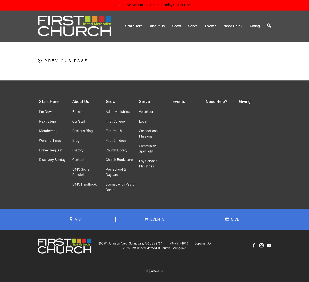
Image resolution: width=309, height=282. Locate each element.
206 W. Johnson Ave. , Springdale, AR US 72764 (130, 243)
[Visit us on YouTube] (269, 245)
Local (143, 121)
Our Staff (79, 121)
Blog (75, 140)
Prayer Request (51, 150)
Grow (176, 26)
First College (115, 121)
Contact (78, 160)
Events (211, 26)
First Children (116, 140)
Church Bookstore (119, 160)
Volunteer (146, 112)
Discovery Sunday (52, 160)
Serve (193, 26)
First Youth (114, 131)
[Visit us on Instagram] (261, 245)
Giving (255, 26)
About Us (157, 26)
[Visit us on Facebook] (254, 245)
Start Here (134, 26)
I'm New (45, 112)
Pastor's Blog (82, 131)
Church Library (116, 150)
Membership (48, 131)
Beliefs (77, 112)
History (77, 150)
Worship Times (50, 140)
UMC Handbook (84, 184)
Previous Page (66, 61)
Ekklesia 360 (154, 271)
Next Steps (48, 121)
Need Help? (233, 26)
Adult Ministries (118, 112)
